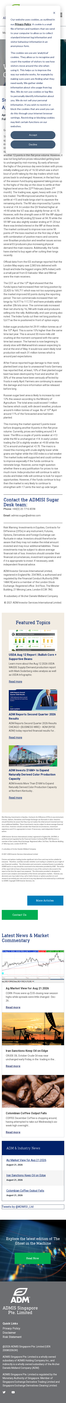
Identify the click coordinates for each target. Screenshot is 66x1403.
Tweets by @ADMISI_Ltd (17, 1206)
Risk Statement (12, 1337)
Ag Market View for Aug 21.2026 (27, 988)
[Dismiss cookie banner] (54, 13)
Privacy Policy (11, 1328)
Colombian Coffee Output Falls (26, 1113)
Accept (33, 134)
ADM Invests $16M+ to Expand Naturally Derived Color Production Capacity (32, 774)
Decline (33, 144)
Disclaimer (9, 1332)
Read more (15, 681)
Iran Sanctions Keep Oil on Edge (27, 1050)
